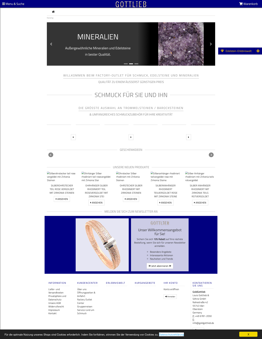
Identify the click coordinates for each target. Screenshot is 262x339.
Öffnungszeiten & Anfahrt (86, 294)
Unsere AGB (54, 303)
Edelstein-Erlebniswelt (238, 51)
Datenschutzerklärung (171, 334)
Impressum (54, 310)
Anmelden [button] (171, 296)
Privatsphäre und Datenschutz (57, 297)
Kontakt (52, 313)
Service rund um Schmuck (85, 311)
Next (211, 154)
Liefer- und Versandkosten (56, 290)
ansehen (62, 199)
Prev (50, 154)
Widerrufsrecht (56, 306)
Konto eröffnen (171, 289)
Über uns (81, 289)
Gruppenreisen (84, 306)
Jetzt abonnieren (160, 266)
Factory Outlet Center (84, 301)
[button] (51, 44)
